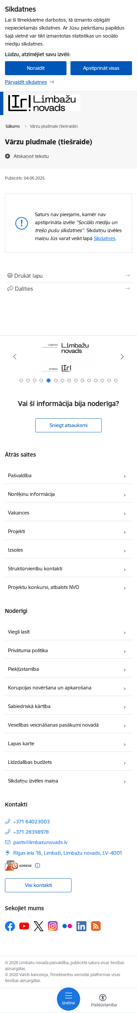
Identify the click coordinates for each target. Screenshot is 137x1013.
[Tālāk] (122, 356)
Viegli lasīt (19, 632)
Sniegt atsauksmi (68, 425)
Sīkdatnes (104, 238)
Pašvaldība (20, 475)
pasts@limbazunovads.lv (40, 842)
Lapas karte (21, 743)
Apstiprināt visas (101, 68)
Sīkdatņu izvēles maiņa (33, 781)
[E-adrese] (18, 865)
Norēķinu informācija (31, 494)
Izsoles (15, 550)
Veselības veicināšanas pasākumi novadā (53, 725)
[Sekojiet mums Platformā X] (39, 926)
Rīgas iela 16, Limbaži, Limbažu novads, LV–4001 (67, 853)
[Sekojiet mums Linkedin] (81, 926)
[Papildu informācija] (37, 865)
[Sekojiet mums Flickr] (67, 926)
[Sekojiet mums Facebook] (10, 926)
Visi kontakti (38, 885)
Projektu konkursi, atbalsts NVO (43, 587)
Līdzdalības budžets (30, 762)
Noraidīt (36, 68)
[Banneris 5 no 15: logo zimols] (68, 357)
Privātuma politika (28, 650)
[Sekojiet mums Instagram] (53, 926)
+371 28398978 (31, 832)
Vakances (18, 512)
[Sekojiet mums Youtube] (24, 926)
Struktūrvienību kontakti (35, 568)
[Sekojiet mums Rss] (96, 926)
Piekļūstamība (23, 669)
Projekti (16, 531)
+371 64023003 (31, 821)
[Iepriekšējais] (14, 356)
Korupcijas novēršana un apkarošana (49, 687)
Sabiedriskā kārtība (29, 706)
